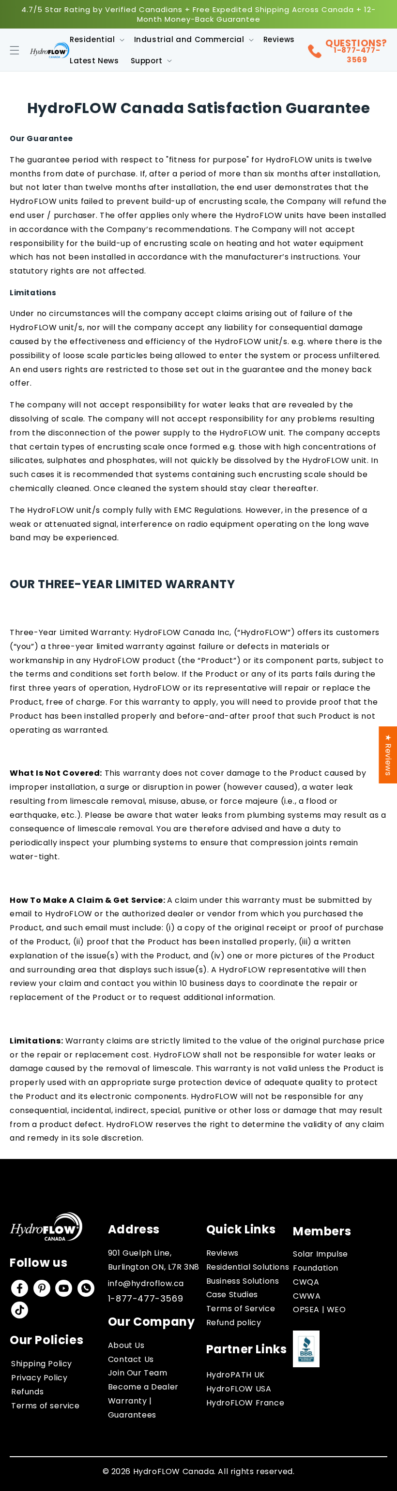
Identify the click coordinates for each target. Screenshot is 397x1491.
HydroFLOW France (245, 1402)
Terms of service (45, 1405)
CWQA (306, 1282)
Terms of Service (240, 1308)
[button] (14, 50)
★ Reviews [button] (388, 754)
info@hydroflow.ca (146, 1283)
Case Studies (232, 1294)
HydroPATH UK (235, 1374)
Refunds (27, 1391)
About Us (126, 1345)
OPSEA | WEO (319, 1309)
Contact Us (131, 1359)
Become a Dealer (143, 1386)
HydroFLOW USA (239, 1388)
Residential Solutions (248, 1267)
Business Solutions (242, 1281)
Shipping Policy (41, 1363)
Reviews (222, 1253)
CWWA (307, 1296)
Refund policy (233, 1322)
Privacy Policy (39, 1377)
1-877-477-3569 (357, 55)
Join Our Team (138, 1372)
